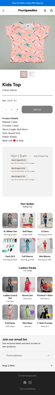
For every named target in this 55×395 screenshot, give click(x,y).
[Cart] (51, 10)
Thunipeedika (31, 376)
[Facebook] (25, 382)
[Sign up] (48, 355)
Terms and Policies (27, 389)
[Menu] (3, 10)
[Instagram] (30, 382)
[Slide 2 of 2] (31, 74)
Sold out (37, 109)
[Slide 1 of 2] (24, 74)
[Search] (45, 10)
